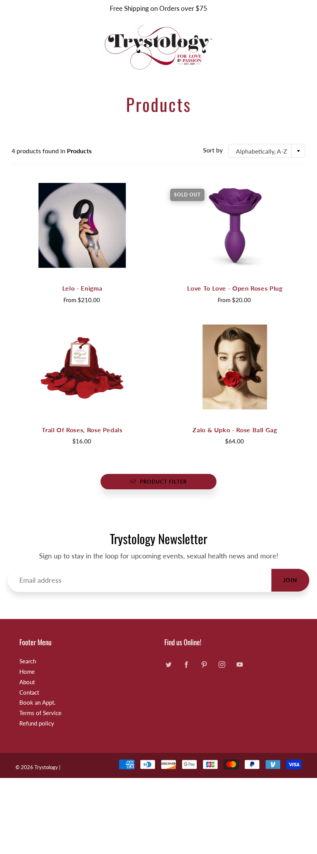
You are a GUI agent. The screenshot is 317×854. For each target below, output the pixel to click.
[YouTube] (239, 664)
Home (27, 671)
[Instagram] (221, 664)
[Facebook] (186, 664)
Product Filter (163, 482)
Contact (29, 692)
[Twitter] (168, 664)
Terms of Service (40, 713)
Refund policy (36, 723)
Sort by (213, 150)
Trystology (46, 767)
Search (27, 661)
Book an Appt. (37, 702)
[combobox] (266, 151)
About (27, 682)
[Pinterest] (204, 664)
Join (290, 580)
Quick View (82, 225)
